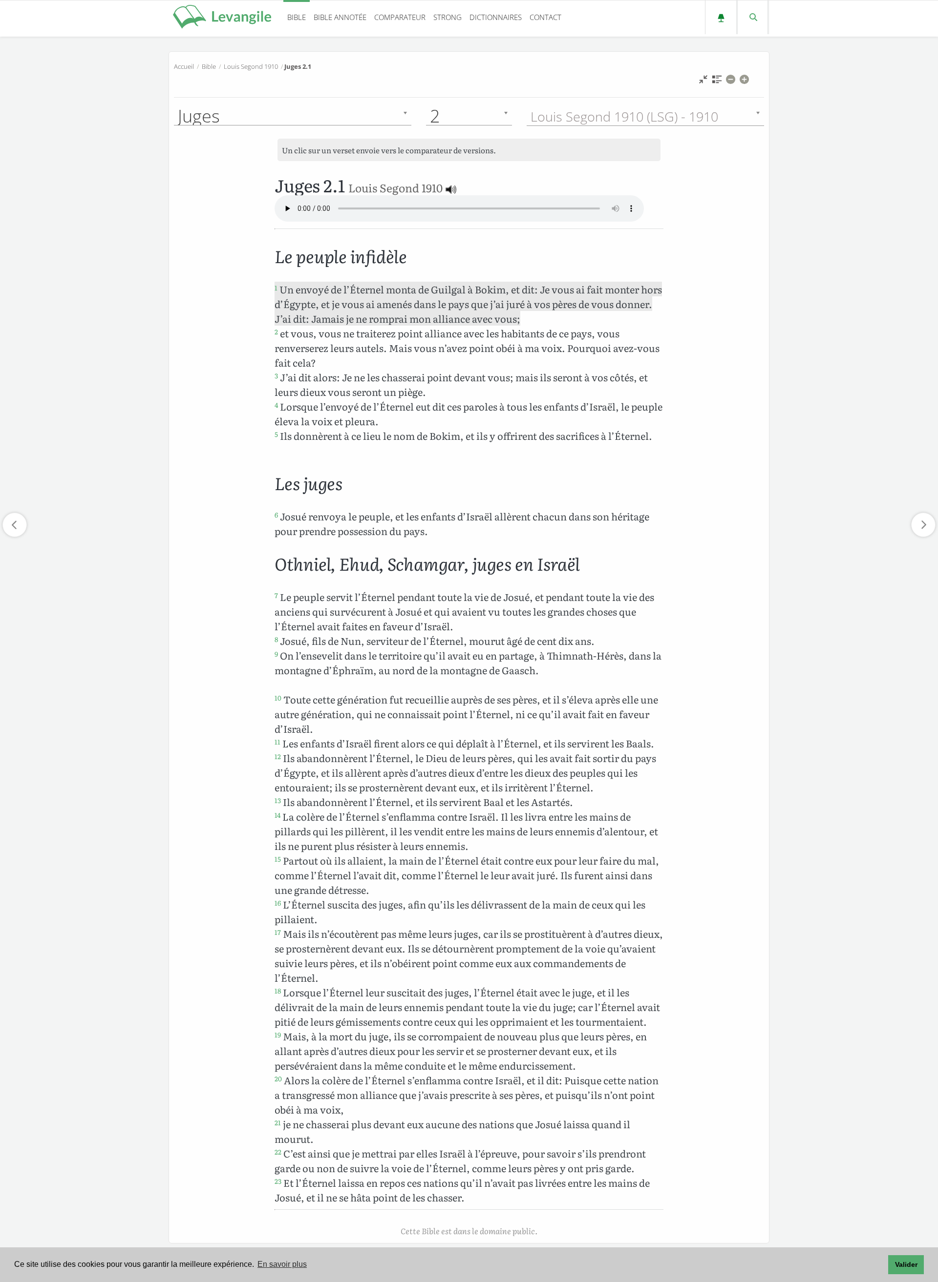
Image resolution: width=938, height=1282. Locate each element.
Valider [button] (906, 1264)
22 (278, 1152)
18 (278, 990)
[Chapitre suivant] (923, 525)
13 (278, 800)
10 (278, 698)
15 (278, 859)
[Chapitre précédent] (14, 525)
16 (278, 903)
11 (277, 741)
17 (278, 932)
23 (278, 1181)
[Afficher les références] (717, 82)
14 (277, 815)
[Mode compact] (703, 82)
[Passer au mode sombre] (720, 17)
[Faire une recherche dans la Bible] (752, 17)
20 (278, 1078)
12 (278, 756)
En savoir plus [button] (282, 1264)
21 (278, 1122)
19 (278, 1034)
